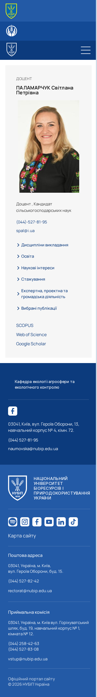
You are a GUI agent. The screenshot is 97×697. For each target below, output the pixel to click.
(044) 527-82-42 (23, 581)
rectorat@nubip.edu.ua (30, 591)
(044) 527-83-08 (23, 649)
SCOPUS (24, 325)
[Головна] (11, 11)
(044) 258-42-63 (23, 643)
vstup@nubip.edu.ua (27, 659)
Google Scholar (31, 344)
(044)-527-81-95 (31, 222)
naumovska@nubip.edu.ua (33, 448)
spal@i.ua (25, 230)
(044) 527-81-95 (23, 440)
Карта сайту (22, 535)
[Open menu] (86, 50)
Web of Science (31, 334)
